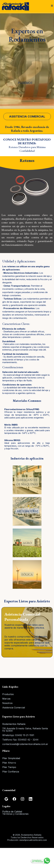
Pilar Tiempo (9, 767)
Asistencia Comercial (13, 707)
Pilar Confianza (10, 771)
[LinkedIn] (30, 799)
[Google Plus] (6, 799)
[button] (52, 5)
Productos (8, 694)
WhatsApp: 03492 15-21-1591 (18, 735)
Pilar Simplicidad (11, 758)
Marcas (6, 698)
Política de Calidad (12, 811)
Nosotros (7, 703)
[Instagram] (22, 799)
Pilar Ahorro (9, 762)
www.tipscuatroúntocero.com (33, 840)
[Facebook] (14, 799)
